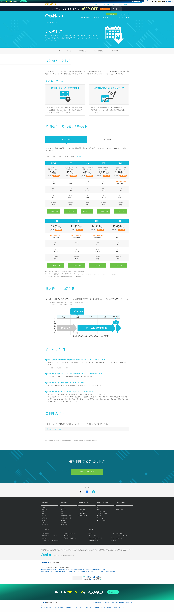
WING (96, 4)
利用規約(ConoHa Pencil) (124, 549)
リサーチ (92, 607)
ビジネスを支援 (68, 607)
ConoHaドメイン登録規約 (52, 549)
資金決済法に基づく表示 (66, 550)
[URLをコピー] (93, 491)
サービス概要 (123, 550)
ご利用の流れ (105, 17)
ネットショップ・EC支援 (58, 607)
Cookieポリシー (109, 550)
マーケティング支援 (84, 607)
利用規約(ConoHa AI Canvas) (111, 549)
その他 (123, 607)
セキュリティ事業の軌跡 (110, 571)
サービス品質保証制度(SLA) (80, 550)
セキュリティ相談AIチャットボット (98, 569)
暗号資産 (109, 607)
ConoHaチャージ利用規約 (65, 549)
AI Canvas (113, 4)
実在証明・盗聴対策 (45, 571)
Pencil (120, 4)
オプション (95, 17)
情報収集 (97, 607)
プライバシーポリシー (100, 550)
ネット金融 (103, 607)
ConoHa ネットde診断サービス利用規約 (95, 549)
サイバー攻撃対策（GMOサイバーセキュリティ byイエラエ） (63, 571)
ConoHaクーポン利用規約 (78, 549)
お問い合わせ (90, 550)
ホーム (47, 22)
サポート (126, 4)
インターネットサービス (46, 607)
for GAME (106, 4)
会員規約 (43, 549)
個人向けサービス (116, 607)
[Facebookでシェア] (87, 491)
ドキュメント (116, 17)
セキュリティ (75, 607)
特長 (82, 17)
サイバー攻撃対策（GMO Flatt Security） (86, 571)
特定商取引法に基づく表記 (54, 550)
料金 (87, 17)
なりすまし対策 (100, 571)
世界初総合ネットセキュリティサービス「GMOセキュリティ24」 (54, 569)
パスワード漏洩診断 (73, 569)
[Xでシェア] (80, 491)
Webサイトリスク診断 (84, 569)
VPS (101, 4)
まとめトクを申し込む (54, 429)
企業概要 (117, 550)
